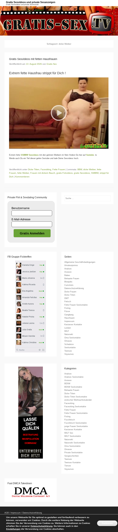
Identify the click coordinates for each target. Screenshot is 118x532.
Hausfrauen (69, 318)
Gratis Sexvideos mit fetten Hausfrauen (33, 59)
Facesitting (46, 169)
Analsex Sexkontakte (73, 377)
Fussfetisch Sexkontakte (75, 423)
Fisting (67, 308)
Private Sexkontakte (73, 452)
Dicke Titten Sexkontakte (75, 397)
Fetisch (67, 301)
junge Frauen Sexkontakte (76, 426)
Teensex (68, 351)
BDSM (67, 383)
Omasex (68, 341)
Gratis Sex (52, 64)
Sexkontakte (70, 347)
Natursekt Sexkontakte (74, 443)
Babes (67, 275)
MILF (66, 331)
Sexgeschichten (71, 456)
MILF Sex (68, 433)
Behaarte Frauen (71, 278)
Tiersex (67, 466)
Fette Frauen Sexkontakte (76, 305)
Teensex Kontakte (72, 462)
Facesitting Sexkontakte (75, 406)
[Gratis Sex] (59, 21)
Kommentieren (22, 176)
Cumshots (68, 285)
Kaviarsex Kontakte (73, 324)
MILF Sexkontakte (72, 436)
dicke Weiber (89, 169)
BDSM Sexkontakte (73, 387)
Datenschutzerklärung (74, 288)
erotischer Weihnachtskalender (78, 400)
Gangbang (68, 315)
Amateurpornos (71, 265)
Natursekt (68, 334)
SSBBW (94, 173)
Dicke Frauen (70, 292)
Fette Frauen (58, 169)
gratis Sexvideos (82, 173)
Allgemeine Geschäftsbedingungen (79, 262)
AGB (6, 513)
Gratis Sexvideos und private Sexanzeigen (30, 2)
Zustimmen (107, 523)
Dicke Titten (33, 169)
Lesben (67, 328)
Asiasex (68, 272)
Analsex (68, 269)
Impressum (69, 321)
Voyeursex (69, 354)
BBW (79, 169)
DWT (66, 298)
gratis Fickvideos (64, 173)
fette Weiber (23, 173)
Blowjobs (68, 282)
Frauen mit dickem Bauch (42, 173)
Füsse (67, 311)
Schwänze (69, 344)
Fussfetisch (69, 420)
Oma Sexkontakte (72, 338)
